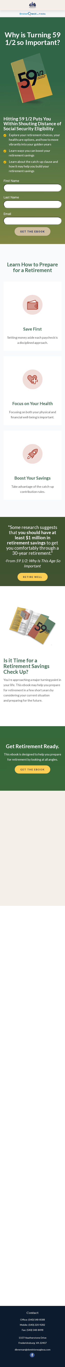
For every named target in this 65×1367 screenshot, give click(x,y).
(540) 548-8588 (36, 1319)
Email (7, 214)
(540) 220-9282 (36, 1324)
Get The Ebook (32, 231)
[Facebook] (32, 1355)
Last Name (11, 197)
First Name (11, 181)
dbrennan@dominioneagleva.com (32, 1349)
